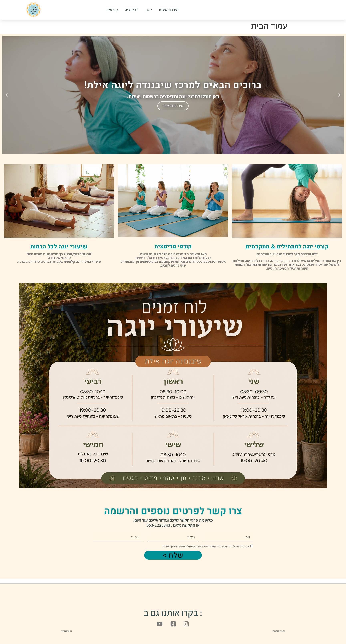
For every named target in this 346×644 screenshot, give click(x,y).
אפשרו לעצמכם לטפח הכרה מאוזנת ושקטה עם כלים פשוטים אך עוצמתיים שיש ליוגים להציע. (173, 263)
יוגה (149, 10)
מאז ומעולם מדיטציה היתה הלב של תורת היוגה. (173, 254)
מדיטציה (132, 10)
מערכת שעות (169, 10)
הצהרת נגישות (66, 631)
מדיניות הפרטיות (279, 631)
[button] (339, 95)
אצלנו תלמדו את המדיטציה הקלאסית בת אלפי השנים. (173, 258)
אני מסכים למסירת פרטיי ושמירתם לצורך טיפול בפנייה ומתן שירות (205, 546)
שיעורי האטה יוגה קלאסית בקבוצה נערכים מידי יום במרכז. (59, 261)
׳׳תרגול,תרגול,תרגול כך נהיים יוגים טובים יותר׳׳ (59, 254)
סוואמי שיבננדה (59, 258)
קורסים (112, 10)
